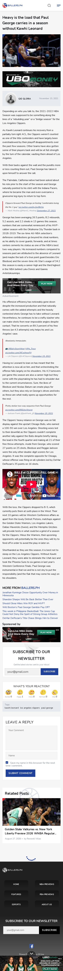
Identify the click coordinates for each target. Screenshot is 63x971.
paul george (47, 707)
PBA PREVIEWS (47, 894)
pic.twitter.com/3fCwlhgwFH (18, 352)
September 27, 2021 (46, 210)
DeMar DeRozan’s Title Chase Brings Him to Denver (30, 618)
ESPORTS (16, 904)
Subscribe (49, 930)
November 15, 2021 (41, 356)
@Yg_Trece (31, 348)
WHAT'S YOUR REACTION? (31, 686)
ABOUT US (47, 904)
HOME (16, 884)
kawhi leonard (12, 707)
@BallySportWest (16, 348)
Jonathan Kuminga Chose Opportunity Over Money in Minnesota (30, 594)
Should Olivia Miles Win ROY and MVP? (23, 603)
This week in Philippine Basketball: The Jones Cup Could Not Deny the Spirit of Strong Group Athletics (29, 613)
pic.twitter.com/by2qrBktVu (31, 207)
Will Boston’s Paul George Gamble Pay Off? (26, 607)
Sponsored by (11, 624)
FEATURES (16, 894)
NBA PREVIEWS (47, 884)
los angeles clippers (30, 707)
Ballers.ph (30, 588)
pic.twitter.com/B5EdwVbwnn (18, 410)
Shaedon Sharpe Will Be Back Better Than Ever (27, 599)
